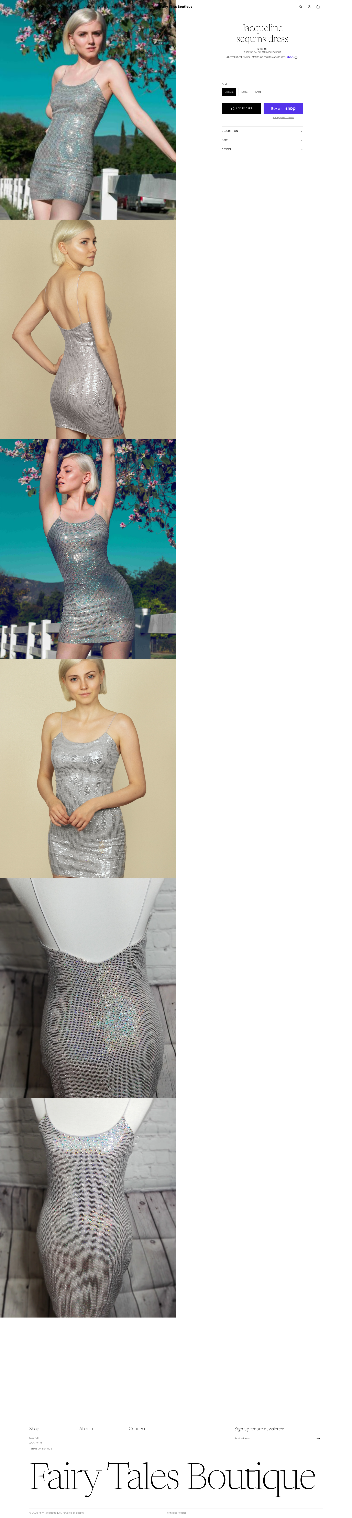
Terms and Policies (176, 1512)
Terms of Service (40, 1448)
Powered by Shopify (73, 1512)
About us (35, 1443)
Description (230, 131)
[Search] (300, 6)
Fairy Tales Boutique (49, 1512)
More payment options (283, 117)
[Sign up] (318, 1438)
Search (34, 1438)
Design (226, 149)
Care (225, 140)
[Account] (309, 6)
